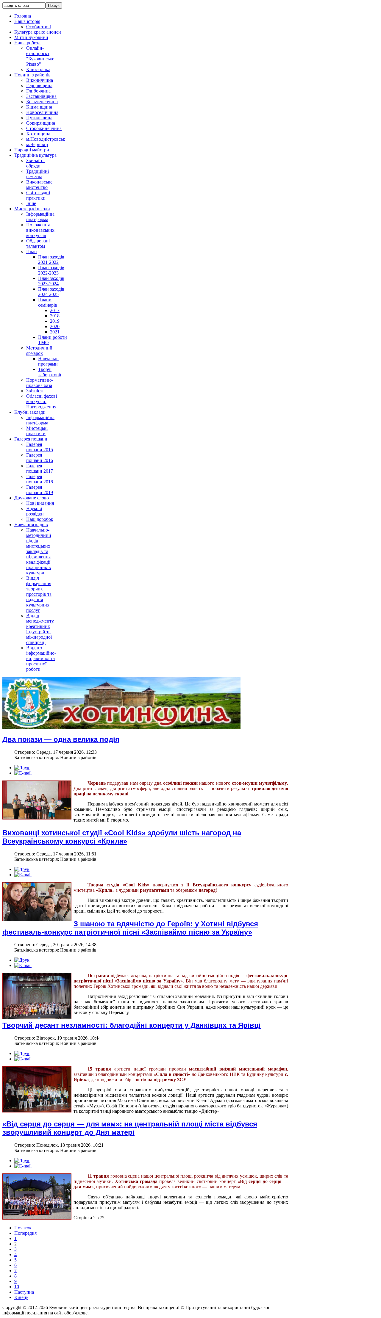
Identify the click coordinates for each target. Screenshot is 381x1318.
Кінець (21, 1297)
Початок (23, 1227)
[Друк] (21, 767)
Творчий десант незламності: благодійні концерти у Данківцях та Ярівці (131, 1025)
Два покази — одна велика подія (60, 739)
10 (16, 1286)
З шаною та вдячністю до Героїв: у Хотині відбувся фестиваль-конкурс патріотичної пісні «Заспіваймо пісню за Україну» (130, 928)
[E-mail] (23, 772)
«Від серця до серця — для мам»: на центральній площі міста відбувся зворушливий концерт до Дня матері (129, 1128)
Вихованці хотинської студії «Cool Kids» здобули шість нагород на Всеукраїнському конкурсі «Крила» (121, 837)
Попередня (25, 1233)
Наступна (24, 1292)
